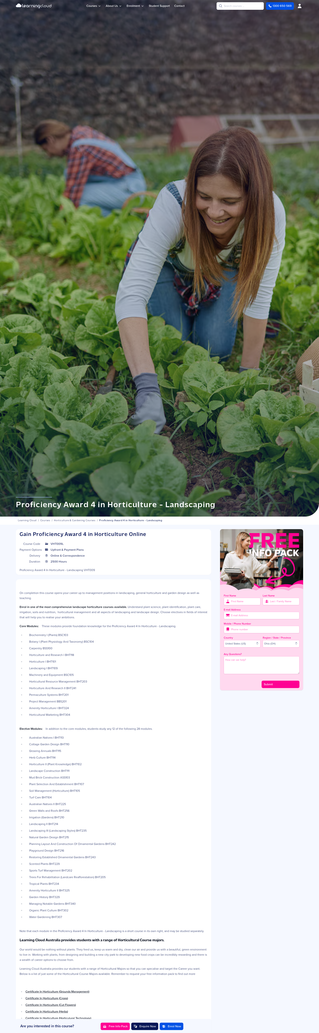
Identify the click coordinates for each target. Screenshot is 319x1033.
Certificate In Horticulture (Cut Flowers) (50, 1005)
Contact (179, 6)
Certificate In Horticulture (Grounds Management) (57, 991)
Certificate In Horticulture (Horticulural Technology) (58, 1018)
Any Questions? (233, 654)
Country (228, 638)
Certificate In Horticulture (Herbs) (46, 1011)
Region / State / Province (277, 638)
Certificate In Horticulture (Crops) (46, 998)
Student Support (159, 6)
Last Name (269, 595)
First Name (230, 595)
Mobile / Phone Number (237, 623)
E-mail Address (232, 609)
